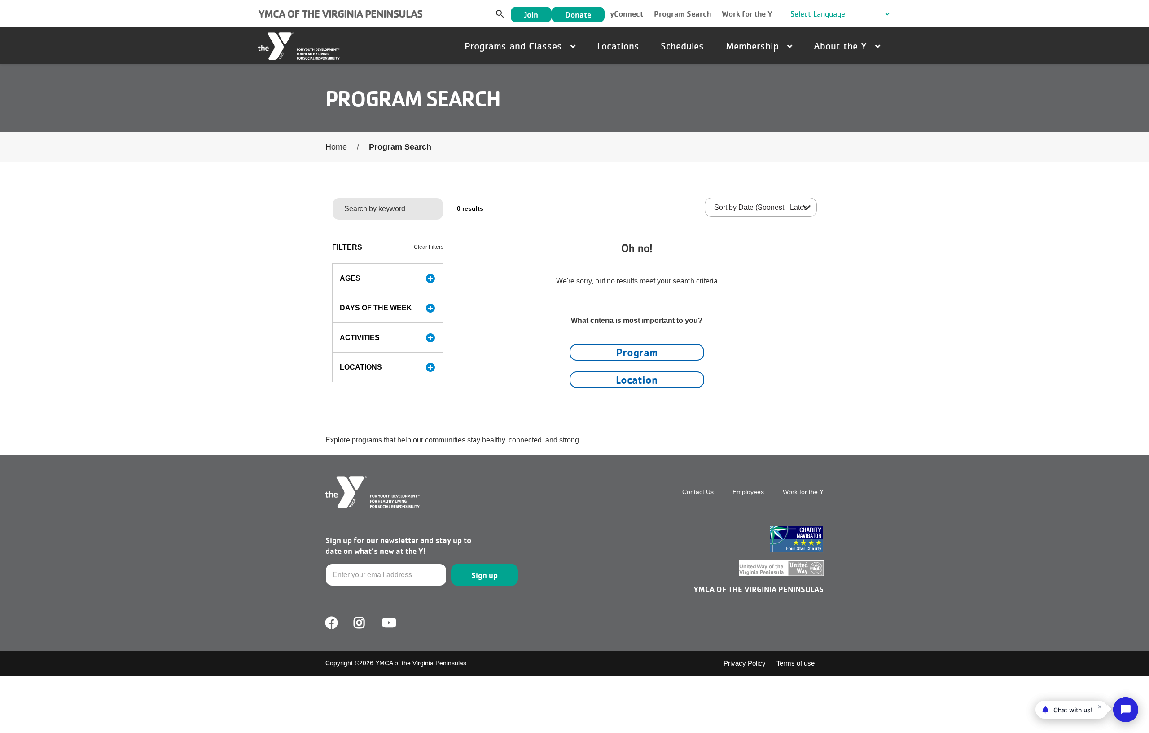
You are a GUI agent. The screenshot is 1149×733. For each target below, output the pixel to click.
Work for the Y (747, 13)
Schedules (682, 46)
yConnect (626, 13)
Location (637, 379)
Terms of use (795, 663)
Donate (578, 14)
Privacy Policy (745, 663)
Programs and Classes (515, 46)
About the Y (842, 46)
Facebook (331, 623)
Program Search (682, 13)
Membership (754, 46)
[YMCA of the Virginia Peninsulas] (299, 46)
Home (336, 146)
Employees (748, 491)
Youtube (388, 623)
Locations (618, 46)
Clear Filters (428, 247)
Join (531, 14)
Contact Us (698, 491)
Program (637, 352)
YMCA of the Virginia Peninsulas (340, 13)
